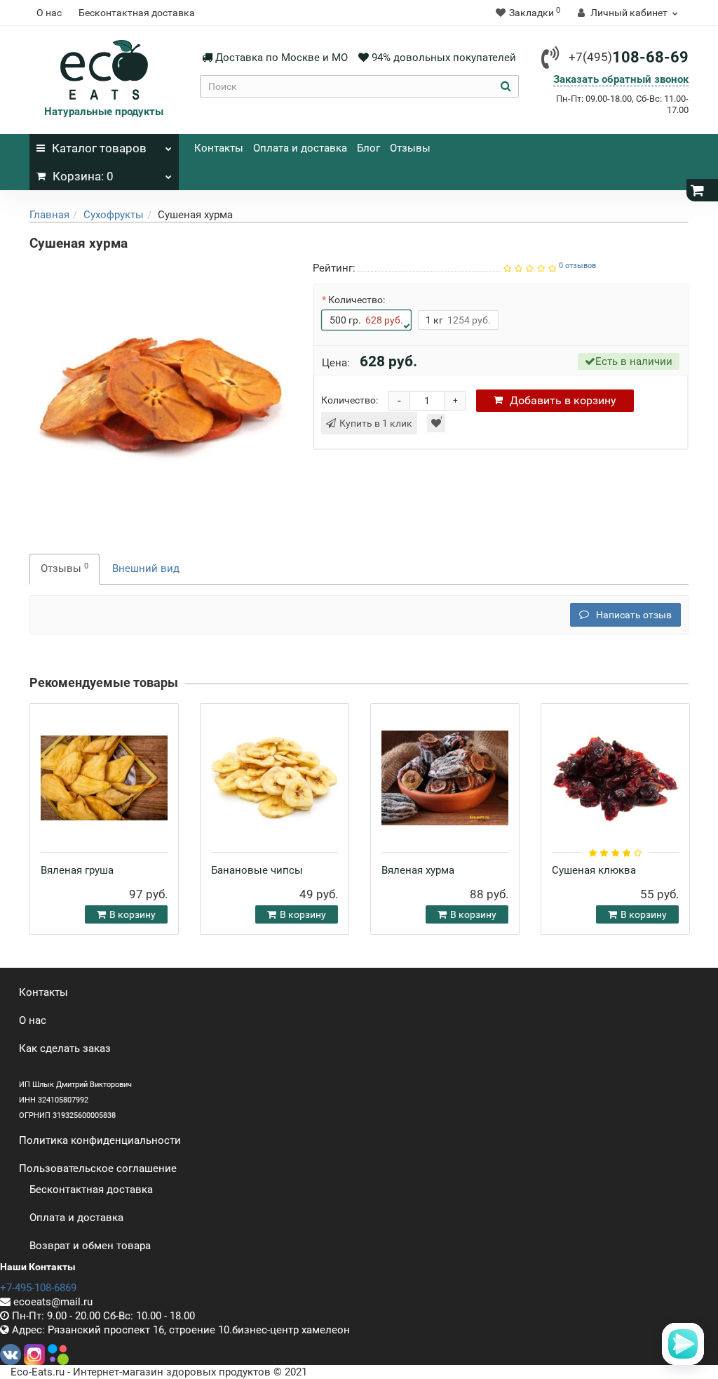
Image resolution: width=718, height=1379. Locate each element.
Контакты (218, 148)
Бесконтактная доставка (137, 12)
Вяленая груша (77, 870)
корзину (563, 400)
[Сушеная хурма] (160, 391)
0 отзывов (577, 265)
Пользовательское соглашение (98, 1168)
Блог (368, 148)
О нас (49, 12)
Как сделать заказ (65, 1048)
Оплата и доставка (300, 148)
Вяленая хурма (417, 870)
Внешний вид (146, 568)
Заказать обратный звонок (621, 79)
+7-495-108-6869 (38, 1287)
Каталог (99, 148)
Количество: (356, 299)
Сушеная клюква (594, 870)
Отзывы (410, 148)
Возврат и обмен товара (90, 1245)
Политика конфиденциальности (100, 1140)
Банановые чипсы (257, 870)
